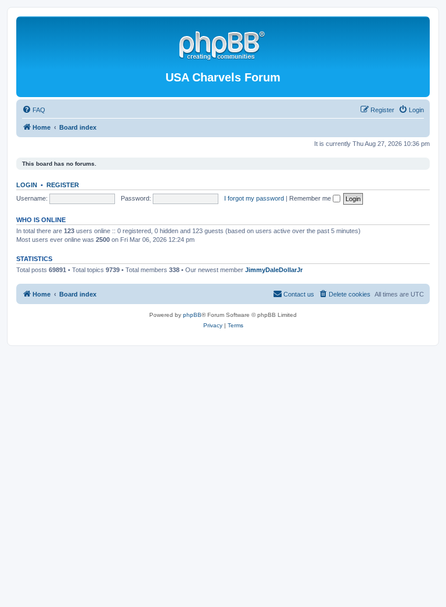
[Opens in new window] (223, 43)
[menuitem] (33, 110)
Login (26, 184)
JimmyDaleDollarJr (274, 269)
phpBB (192, 315)
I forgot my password (254, 198)
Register (62, 184)
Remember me (311, 198)
